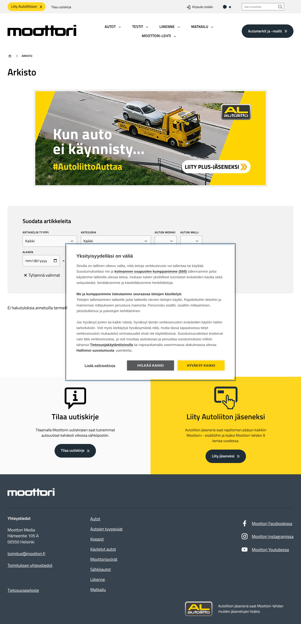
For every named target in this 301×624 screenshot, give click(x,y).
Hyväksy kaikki (201, 365)
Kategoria (88, 232)
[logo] (42, 34)
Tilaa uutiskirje (61, 7)
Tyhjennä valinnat (44, 275)
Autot (95, 519)
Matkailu (98, 589)
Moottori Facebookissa (272, 523)
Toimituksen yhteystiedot (30, 565)
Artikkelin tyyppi (36, 232)
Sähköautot (100, 569)
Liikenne (97, 579)
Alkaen (28, 252)
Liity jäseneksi (223, 456)
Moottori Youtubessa (270, 549)
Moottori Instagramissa (272, 536)
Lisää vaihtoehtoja (100, 365)
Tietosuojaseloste (23, 590)
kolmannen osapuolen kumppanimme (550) (151, 271)
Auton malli (189, 232)
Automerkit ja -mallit (265, 31)
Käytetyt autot (103, 549)
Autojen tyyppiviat (106, 529)
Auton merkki (165, 232)
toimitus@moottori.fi (26, 554)
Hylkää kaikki (150, 365)
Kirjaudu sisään (202, 7)
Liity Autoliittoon (24, 6)
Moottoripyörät (103, 559)
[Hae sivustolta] (280, 6)
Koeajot (97, 539)
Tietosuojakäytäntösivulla (111, 345)
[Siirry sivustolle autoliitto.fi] (199, 608)
